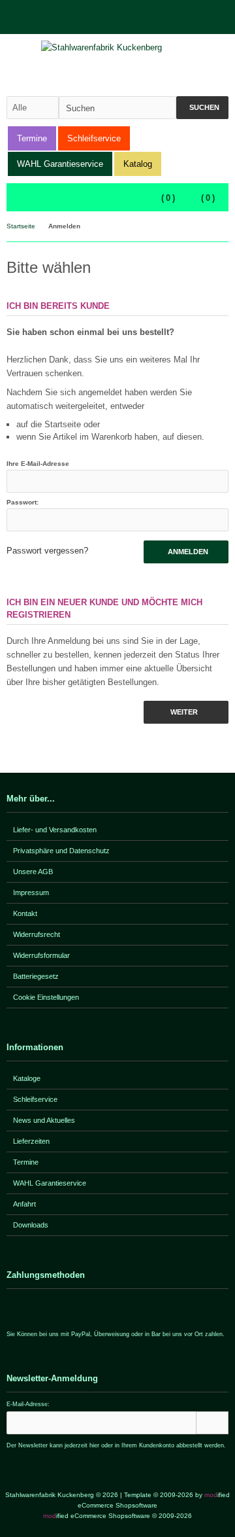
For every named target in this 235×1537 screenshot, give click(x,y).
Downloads (30, 1225)
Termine (32, 138)
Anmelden (186, 552)
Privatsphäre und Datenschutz (61, 851)
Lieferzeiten (31, 1141)
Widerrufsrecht (36, 934)
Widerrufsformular (41, 955)
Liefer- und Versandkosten (55, 830)
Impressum (31, 892)
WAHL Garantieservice (60, 164)
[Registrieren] (220, 17)
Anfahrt (24, 1204)
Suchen (202, 108)
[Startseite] (186, 17)
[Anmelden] (203, 17)
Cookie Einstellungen (46, 997)
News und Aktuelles (44, 1120)
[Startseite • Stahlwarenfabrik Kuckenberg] (118, 47)
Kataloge (26, 1078)
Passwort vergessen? (47, 551)
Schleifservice (94, 138)
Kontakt (25, 913)
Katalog (137, 164)
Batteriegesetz (36, 976)
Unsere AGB (33, 871)
